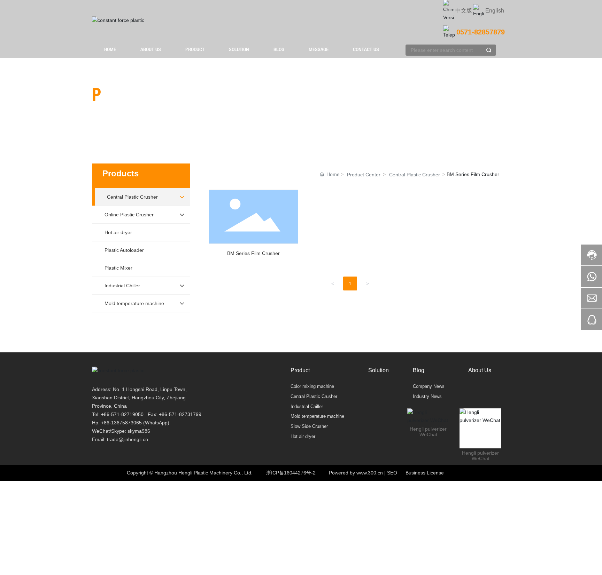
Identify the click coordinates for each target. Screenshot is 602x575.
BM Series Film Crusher (253, 226)
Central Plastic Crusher (414, 174)
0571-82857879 (480, 32)
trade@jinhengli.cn (127, 439)
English (494, 11)
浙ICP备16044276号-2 (291, 473)
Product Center (363, 174)
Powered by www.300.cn (356, 473)
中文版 (463, 11)
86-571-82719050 (124, 414)
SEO (392, 473)
